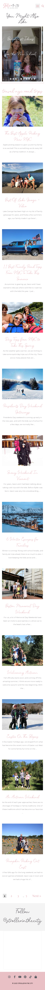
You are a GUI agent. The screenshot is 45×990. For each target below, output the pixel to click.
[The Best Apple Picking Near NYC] (22, 111)
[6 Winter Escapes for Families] (22, 517)
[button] (37, 6)
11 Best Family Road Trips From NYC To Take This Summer (22, 273)
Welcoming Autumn (22, 672)
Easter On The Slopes (22, 736)
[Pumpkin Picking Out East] (22, 839)
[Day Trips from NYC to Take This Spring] (22, 317)
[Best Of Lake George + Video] (22, 178)
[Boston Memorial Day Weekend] (22, 584)
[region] (22, 53)
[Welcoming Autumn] (22, 650)
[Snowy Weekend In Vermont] (22, 450)
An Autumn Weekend (22, 797)
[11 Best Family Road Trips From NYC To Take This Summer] (22, 244)
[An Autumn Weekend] (22, 775)
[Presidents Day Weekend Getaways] (22, 384)
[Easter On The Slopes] (22, 714)
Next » (36, 896)
